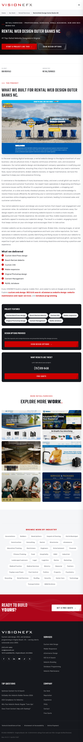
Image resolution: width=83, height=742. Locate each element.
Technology (73, 578)
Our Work (12, 13)
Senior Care (60, 578)
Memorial (58, 566)
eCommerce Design (51, 653)
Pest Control (33, 572)
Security (47, 578)
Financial (72, 548)
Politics (46, 572)
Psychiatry (70, 572)
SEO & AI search (33, 292)
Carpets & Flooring (54, 536)
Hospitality (44, 554)
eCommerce (67, 542)
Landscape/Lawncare (20, 560)
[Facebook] (4, 659)
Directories (54, 542)
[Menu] (79, 4)
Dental (42, 542)
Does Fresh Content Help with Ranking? (16, 709)
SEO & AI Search (50, 658)
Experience (48, 700)
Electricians (31, 548)
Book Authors (36, 536)
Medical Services (33, 566)
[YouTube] (19, 659)
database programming (46, 296)
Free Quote (48, 713)
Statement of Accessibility (34, 725)
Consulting (30, 542)
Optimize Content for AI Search (13, 691)
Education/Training (14, 548)
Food (33, 554)
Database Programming (52, 667)
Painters (70, 566)
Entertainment (58, 548)
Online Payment (53, 725)
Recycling (8, 578)
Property (57, 572)
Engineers (44, 548)
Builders (23, 536)
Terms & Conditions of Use (11, 725)
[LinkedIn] (14, 659)
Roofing (36, 578)
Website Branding (50, 662)
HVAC (55, 554)
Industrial (66, 554)
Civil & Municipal (72, 536)
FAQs (46, 704)
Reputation (48, 695)
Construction (16, 542)
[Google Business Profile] (30, 659)
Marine (56, 560)
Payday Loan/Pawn (16, 572)
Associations (10, 536)
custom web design (17, 292)
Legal (35, 560)
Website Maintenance (51, 671)
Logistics (45, 560)
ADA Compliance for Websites (12, 700)
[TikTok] (24, 659)
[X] (9, 659)
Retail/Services (24, 13)
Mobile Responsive (50, 649)
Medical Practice (16, 566)
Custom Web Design (51, 644)
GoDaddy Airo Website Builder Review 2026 (17, 695)
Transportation (33, 584)
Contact (47, 709)
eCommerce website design (54, 292)
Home (4, 13)
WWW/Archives (50, 584)
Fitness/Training (20, 554)
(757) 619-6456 (41, 368)
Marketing (67, 560)
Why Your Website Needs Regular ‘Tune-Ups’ (17, 704)
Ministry (47, 566)
